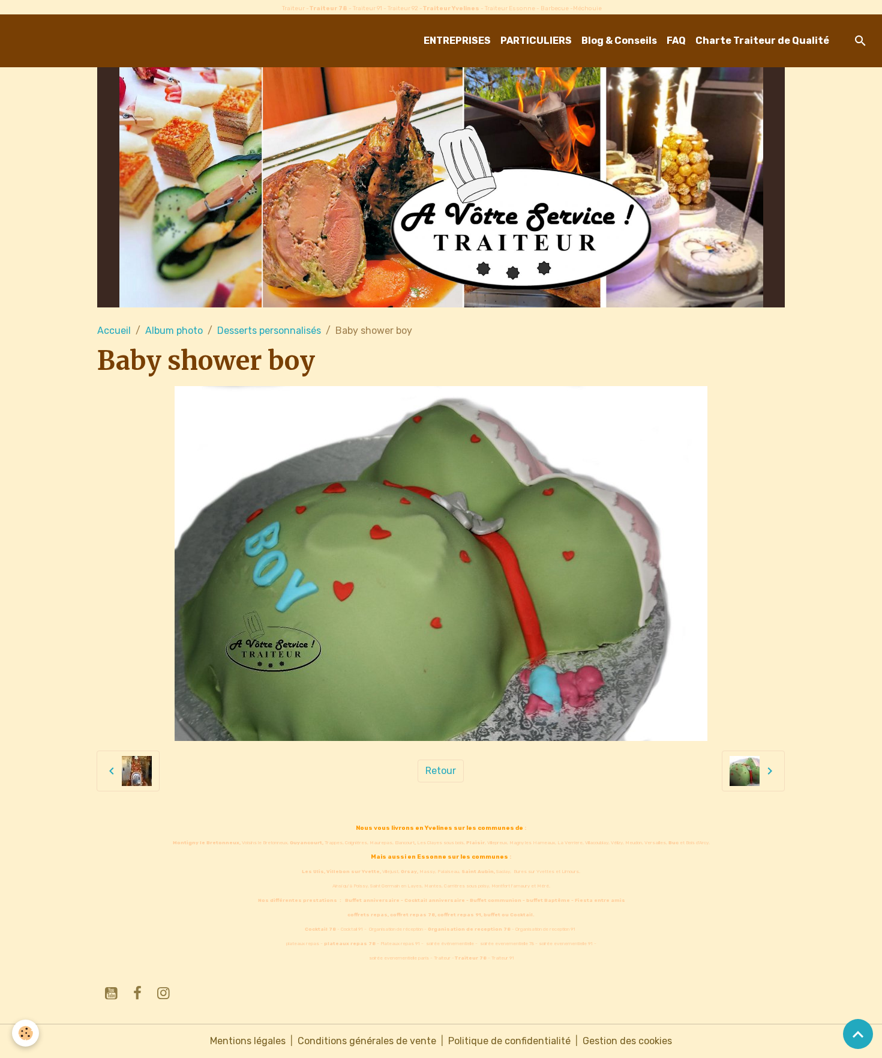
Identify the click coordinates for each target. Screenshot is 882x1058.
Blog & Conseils (619, 40)
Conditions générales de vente (367, 1041)
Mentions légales (248, 1041)
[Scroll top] (858, 1034)
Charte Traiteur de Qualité (762, 40)
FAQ (676, 40)
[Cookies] (25, 1033)
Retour (440, 770)
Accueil (114, 330)
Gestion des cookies (627, 1041)
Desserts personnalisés (269, 330)
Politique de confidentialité (509, 1041)
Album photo (174, 330)
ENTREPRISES (457, 40)
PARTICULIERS (536, 40)
